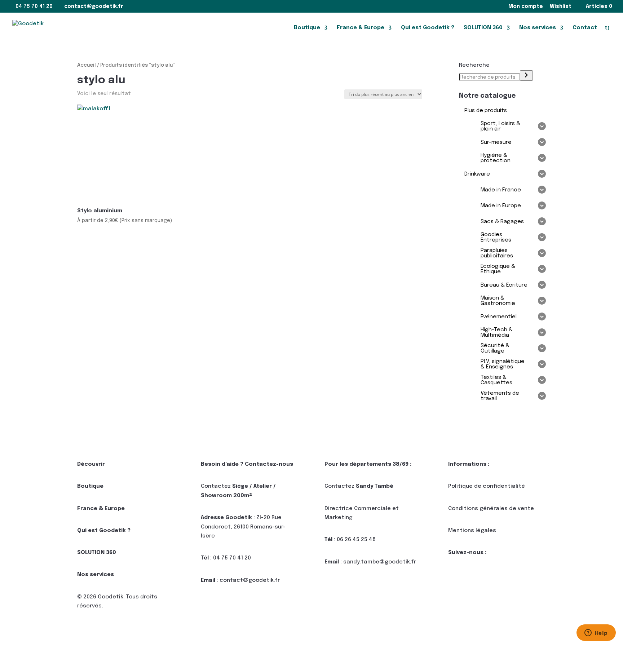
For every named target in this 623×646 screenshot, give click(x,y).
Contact (585, 28)
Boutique (307, 28)
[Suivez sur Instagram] (483, 576)
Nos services (537, 28)
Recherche (474, 65)
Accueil (86, 65)
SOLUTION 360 (483, 28)
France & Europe (360, 28)
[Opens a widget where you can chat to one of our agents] (596, 633)
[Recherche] (526, 75)
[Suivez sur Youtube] (497, 576)
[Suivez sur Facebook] (468, 576)
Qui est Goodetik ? (427, 28)
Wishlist (560, 6)
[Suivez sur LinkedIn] (454, 576)
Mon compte (525, 6)
